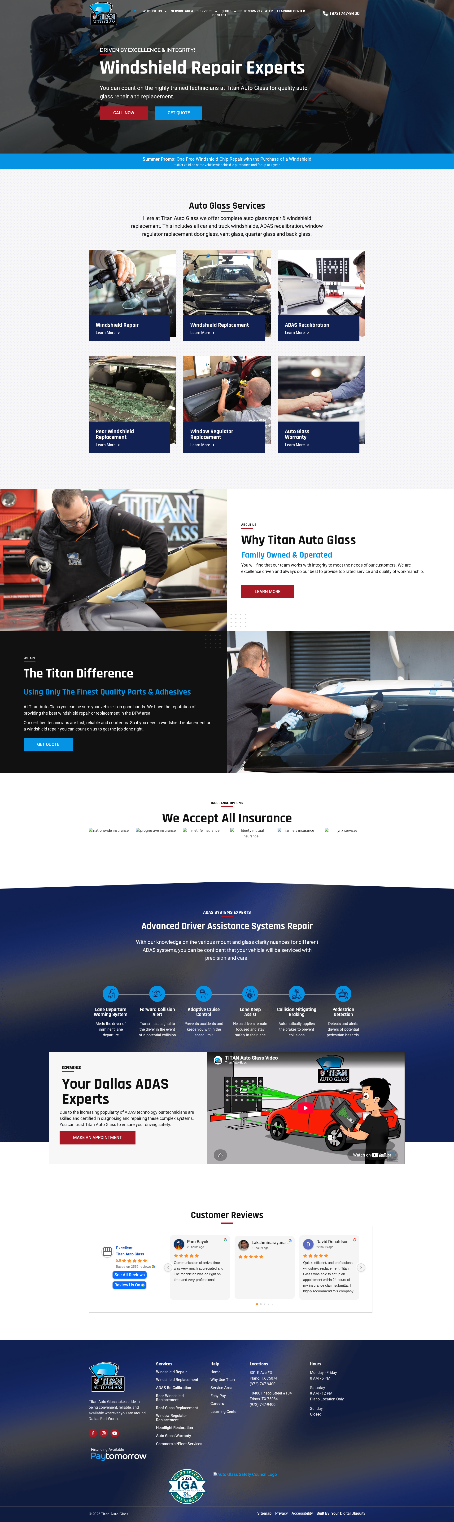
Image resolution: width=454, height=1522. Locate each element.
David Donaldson (332, 1242)
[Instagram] (104, 1433)
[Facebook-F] (93, 1433)
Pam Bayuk (197, 1242)
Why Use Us (152, 11)
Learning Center (291, 11)
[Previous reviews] (168, 1267)
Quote (226, 11)
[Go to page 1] (261, 1304)
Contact (219, 15)
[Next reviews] (361, 1267)
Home (133, 11)
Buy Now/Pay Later (256, 11)
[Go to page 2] (264, 1304)
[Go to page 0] (257, 1304)
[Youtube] (114, 1433)
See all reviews (129, 1274)
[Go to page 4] (272, 1304)
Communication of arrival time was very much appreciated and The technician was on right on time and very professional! (198, 1271)
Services (205, 11)
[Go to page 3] (268, 1304)
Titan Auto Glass (130, 1254)
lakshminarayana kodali (271, 1242)
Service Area (182, 11)
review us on (127, 1285)
